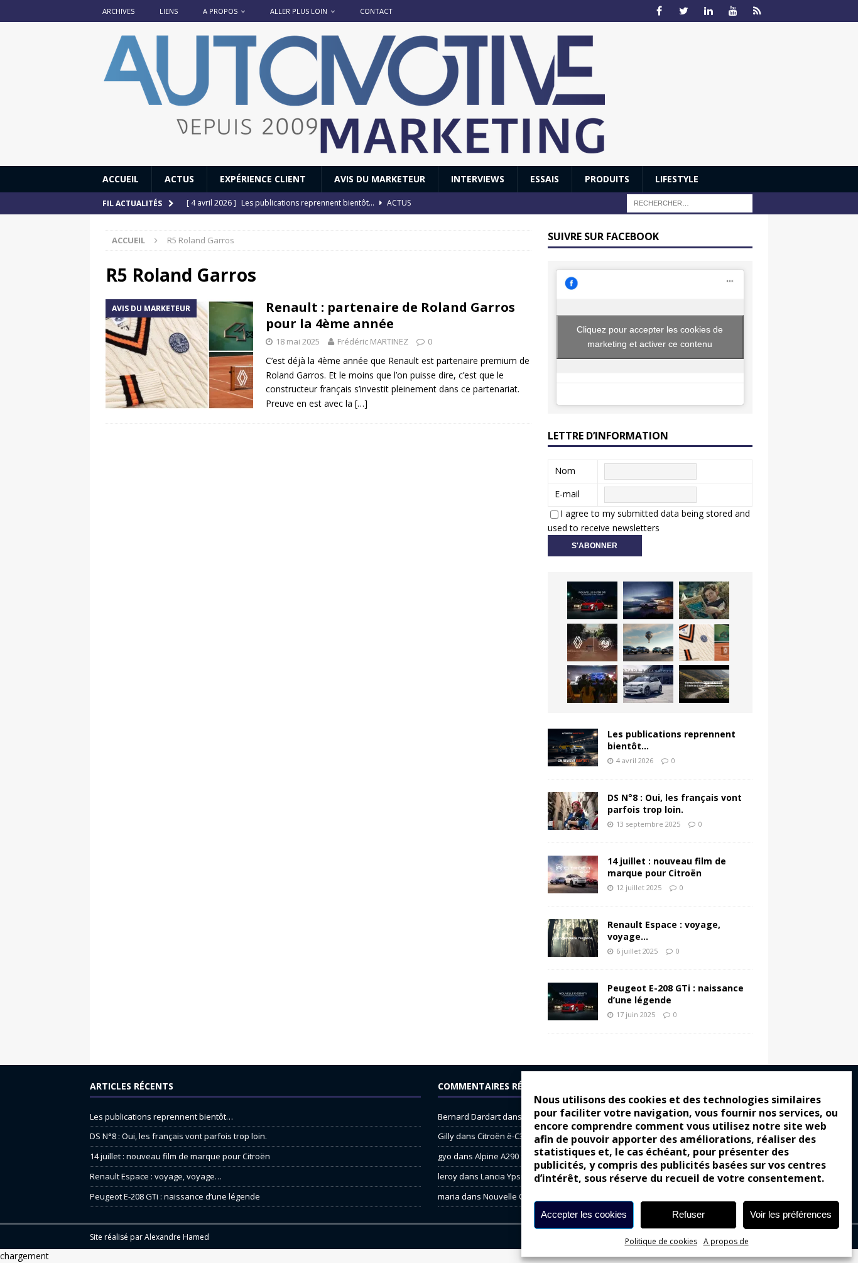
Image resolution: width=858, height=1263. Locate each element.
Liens (169, 11)
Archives (118, 11)
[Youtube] (733, 11)
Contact (376, 11)
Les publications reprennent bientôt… (671, 739)
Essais (544, 179)
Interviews (477, 179)
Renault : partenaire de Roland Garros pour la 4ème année (390, 315)
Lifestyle (676, 179)
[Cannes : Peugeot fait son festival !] (592, 684)
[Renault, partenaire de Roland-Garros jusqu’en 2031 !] (592, 642)
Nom (565, 471)
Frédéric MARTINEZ (372, 341)
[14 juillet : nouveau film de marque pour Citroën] (573, 874)
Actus (179, 179)
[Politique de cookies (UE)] (757, 11)
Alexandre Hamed (176, 1237)
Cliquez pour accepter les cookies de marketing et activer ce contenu (650, 336)
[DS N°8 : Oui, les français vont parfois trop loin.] (573, 811)
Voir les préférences (791, 1214)
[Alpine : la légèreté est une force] (704, 600)
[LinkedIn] (708, 11)
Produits (607, 179)
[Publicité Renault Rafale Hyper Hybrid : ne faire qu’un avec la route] (704, 684)
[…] (361, 403)
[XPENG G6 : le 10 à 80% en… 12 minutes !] (648, 600)
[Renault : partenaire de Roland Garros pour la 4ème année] (704, 642)
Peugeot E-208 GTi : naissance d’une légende (675, 993)
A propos (220, 11)
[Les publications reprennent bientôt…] (573, 747)
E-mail (567, 494)
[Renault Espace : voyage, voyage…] (573, 938)
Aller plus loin (298, 11)
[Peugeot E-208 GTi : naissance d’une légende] (592, 600)
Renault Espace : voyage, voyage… (663, 930)
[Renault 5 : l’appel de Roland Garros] (648, 684)
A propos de (726, 1241)
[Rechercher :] (689, 203)
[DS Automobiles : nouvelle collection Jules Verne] (648, 642)
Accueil (120, 179)
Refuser (688, 1214)
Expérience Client (264, 179)
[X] (684, 11)
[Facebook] (659, 11)
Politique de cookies (661, 1241)
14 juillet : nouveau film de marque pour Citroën (666, 866)
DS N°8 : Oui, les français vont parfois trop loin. (674, 803)
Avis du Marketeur (379, 179)
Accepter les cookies (584, 1214)
